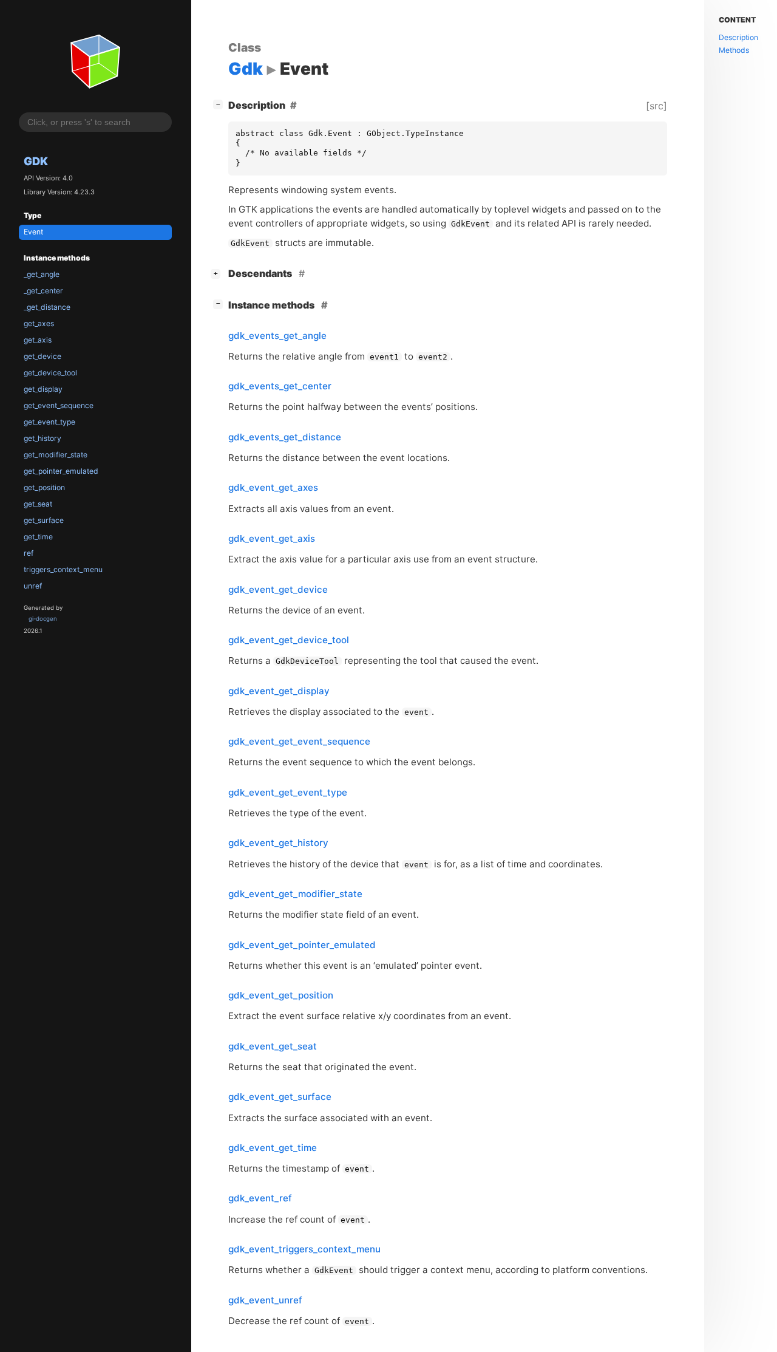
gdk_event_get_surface (279, 1096)
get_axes (39, 323)
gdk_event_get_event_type (287, 792)
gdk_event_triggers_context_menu (304, 1249)
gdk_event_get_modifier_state (295, 894)
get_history (42, 438)
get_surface (44, 520)
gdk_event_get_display (279, 691)
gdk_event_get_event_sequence (299, 741)
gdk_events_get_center (279, 386)
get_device (42, 356)
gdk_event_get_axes (273, 487)
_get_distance (47, 307)
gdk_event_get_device (278, 589)
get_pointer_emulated (61, 471)
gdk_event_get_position (280, 995)
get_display (43, 389)
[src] (656, 106)
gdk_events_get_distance (284, 437)
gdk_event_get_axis (271, 538)
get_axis (38, 339)
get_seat (38, 503)
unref (33, 585)
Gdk (36, 161)
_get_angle (41, 274)
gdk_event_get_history (278, 842)
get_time (38, 536)
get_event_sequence (58, 405)
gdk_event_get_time (272, 1147)
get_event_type (49, 421)
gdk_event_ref (260, 1198)
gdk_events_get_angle (277, 335)
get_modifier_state (55, 454)
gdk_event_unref (265, 1300)
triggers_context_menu (63, 569)
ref (28, 553)
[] (220, 103)
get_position (44, 487)
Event (33, 231)
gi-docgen (43, 618)
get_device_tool (50, 372)
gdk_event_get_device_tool (288, 640)
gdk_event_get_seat (272, 1046)
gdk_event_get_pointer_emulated (302, 945)
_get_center (43, 290)
